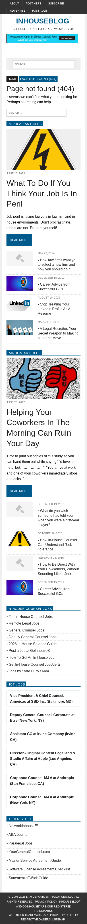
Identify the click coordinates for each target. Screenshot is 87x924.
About (14, 3)
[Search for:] (36, 112)
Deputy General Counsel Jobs (32, 637)
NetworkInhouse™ (23, 826)
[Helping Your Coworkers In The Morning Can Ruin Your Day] (43, 396)
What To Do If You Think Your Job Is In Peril (41, 193)
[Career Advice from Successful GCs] (19, 288)
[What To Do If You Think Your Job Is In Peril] (43, 167)
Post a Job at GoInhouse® (29, 650)
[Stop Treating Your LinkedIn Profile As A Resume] (19, 307)
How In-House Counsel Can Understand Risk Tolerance (57, 544)
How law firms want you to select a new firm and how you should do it (57, 264)
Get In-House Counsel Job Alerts (34, 664)
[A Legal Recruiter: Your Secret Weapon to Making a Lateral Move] (19, 332)
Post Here (33, 3)
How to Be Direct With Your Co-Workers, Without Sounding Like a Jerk (58, 569)
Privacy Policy (46, 901)
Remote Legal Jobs (24, 623)
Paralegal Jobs (21, 843)
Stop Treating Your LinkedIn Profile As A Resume (54, 309)
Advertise (17, 10)
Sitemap (59, 919)
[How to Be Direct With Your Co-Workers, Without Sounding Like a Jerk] (19, 568)
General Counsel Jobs (26, 630)
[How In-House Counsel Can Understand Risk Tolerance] (19, 543)
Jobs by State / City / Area (29, 671)
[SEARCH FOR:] (43, 64)
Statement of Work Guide (28, 878)
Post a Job (39, 10)
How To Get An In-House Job (31, 657)
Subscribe (56, 3)
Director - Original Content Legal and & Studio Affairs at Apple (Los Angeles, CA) (42, 758)
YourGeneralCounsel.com (29, 852)
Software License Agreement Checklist (39, 869)
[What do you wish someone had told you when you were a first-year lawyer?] (19, 514)
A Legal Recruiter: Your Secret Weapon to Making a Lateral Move (58, 333)
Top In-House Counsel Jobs (31, 617)
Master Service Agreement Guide (35, 860)
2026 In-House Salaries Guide (33, 644)
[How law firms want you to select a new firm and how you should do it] (19, 263)
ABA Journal (18, 834)
